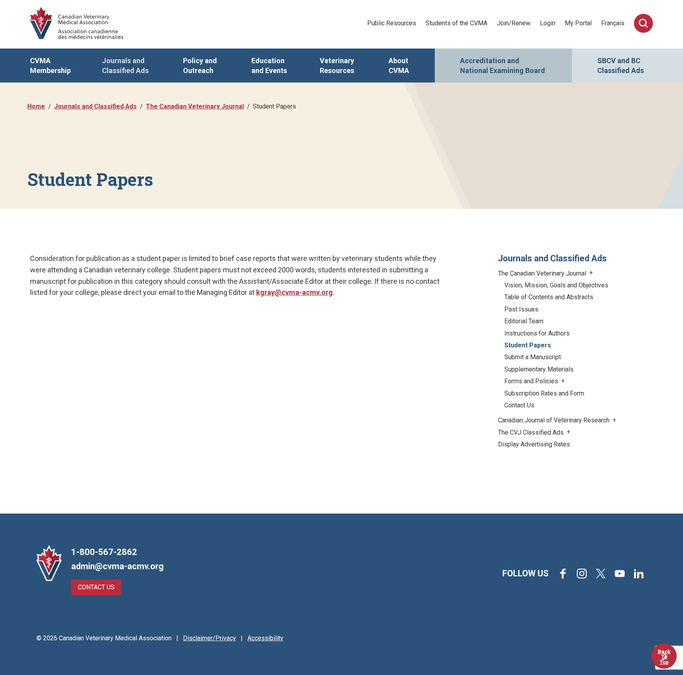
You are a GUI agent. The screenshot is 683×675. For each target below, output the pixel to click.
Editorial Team (523, 321)
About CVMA (399, 65)
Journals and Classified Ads (125, 65)
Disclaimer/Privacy (209, 638)
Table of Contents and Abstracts (548, 297)
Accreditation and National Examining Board (502, 65)
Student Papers (527, 345)
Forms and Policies (532, 381)
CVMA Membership (50, 65)
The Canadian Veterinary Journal (195, 106)
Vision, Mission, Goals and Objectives (556, 285)
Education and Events (269, 65)
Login (547, 23)
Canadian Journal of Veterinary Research (554, 420)
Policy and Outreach (200, 65)
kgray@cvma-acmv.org (294, 292)
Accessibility (265, 638)
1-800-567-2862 (104, 552)
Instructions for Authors (537, 333)
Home (36, 106)
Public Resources (391, 23)
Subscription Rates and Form (544, 393)
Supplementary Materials (539, 369)
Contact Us (519, 405)
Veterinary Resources (337, 65)
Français (613, 23)
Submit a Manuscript (532, 357)
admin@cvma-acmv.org (117, 566)
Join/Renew (513, 23)
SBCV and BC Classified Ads (620, 65)
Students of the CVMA (456, 23)
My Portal (578, 23)
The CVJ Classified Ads (531, 432)
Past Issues (521, 309)
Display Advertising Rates (534, 444)
